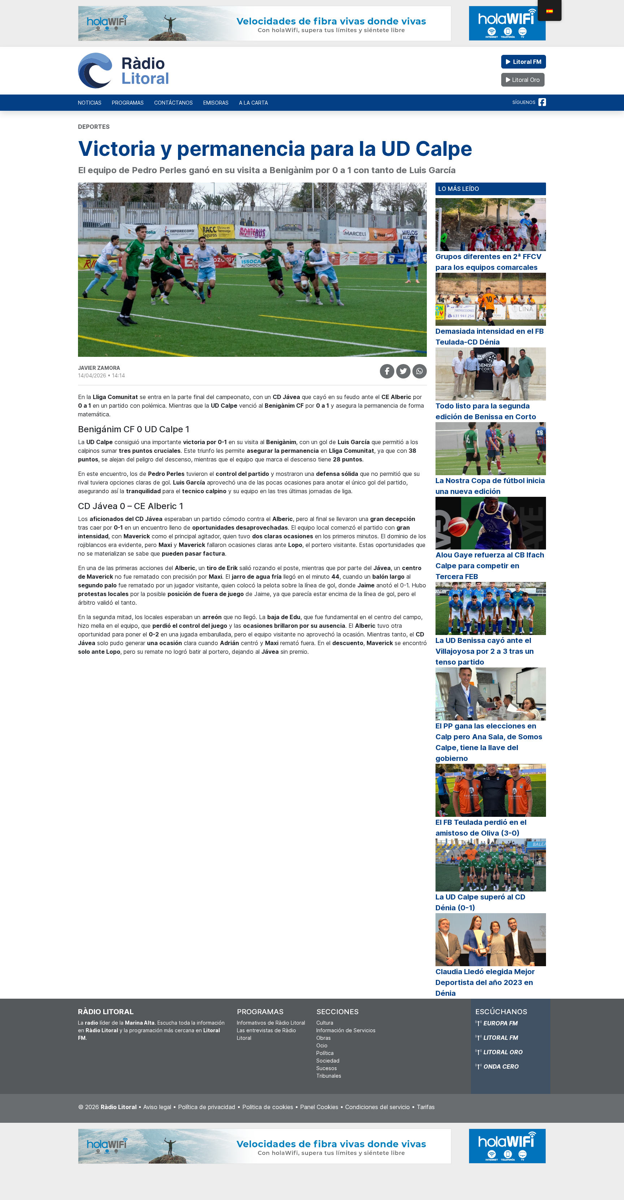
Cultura (324, 1023)
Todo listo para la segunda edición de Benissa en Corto (486, 411)
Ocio (322, 1045)
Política (325, 1053)
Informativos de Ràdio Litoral (271, 1023)
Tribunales (328, 1076)
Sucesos (326, 1068)
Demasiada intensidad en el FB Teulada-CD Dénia (490, 336)
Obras (323, 1038)
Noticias (89, 103)
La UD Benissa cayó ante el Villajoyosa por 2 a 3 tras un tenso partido (485, 651)
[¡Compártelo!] (387, 371)
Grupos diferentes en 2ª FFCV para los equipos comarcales (489, 262)
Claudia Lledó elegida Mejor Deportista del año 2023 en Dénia (485, 982)
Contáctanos (173, 103)
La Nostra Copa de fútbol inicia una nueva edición (490, 486)
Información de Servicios (346, 1030)
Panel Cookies (319, 1107)
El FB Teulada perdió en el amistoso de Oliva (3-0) (481, 827)
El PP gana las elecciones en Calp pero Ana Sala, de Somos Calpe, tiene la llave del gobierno (489, 742)
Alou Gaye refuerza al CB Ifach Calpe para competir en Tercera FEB (490, 566)
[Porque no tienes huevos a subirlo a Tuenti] (403, 371)
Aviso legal (157, 1107)
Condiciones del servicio (377, 1107)
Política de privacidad (206, 1107)
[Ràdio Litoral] (123, 71)
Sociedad (327, 1060)
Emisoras (216, 103)
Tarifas (426, 1107)
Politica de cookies (267, 1107)
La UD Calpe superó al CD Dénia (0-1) (480, 902)
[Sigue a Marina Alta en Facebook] (542, 102)
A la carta (253, 103)
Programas (128, 103)
